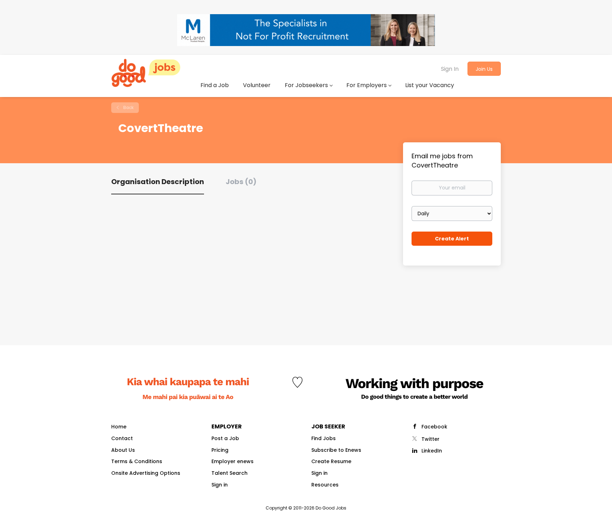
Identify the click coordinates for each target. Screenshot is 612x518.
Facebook (434, 426)
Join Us (484, 69)
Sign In (450, 69)
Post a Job (225, 438)
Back (128, 107)
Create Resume (331, 461)
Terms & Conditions (136, 461)
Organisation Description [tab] (157, 182)
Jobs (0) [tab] (241, 182)
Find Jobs (323, 438)
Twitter (430, 439)
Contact (122, 438)
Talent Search (229, 473)
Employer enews (232, 461)
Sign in (219, 484)
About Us (123, 450)
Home (118, 426)
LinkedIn (431, 450)
